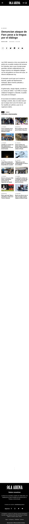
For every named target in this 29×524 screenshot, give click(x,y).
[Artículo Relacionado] (7, 121)
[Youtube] (22, 509)
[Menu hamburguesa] (2, 3)
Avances (7, 112)
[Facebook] (11, 509)
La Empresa (11, 519)
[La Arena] (14, 3)
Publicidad (17, 519)
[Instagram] (15, 509)
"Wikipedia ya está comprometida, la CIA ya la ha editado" (21, 163)
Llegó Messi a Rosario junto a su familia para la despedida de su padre (7, 163)
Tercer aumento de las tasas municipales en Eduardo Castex (7, 130)
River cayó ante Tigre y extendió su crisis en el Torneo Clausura (7, 197)
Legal (6, 519)
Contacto (22, 519)
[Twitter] (19, 509)
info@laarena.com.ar (19, 504)
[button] (6, 48)
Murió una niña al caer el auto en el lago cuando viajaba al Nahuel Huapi (21, 197)
